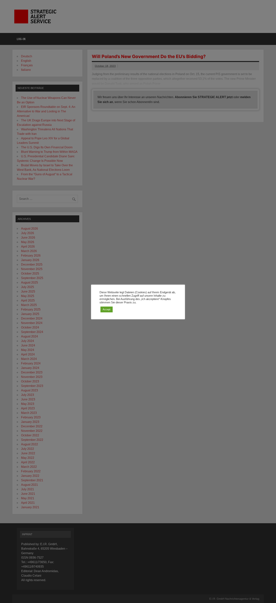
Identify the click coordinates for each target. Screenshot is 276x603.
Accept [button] (106, 309)
